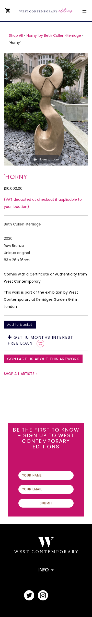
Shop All (16, 35)
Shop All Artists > (21, 373)
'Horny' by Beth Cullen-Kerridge (53, 35)
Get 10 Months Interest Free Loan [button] (40, 340)
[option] (46, 109)
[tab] (46, 341)
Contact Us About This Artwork (43, 358)
